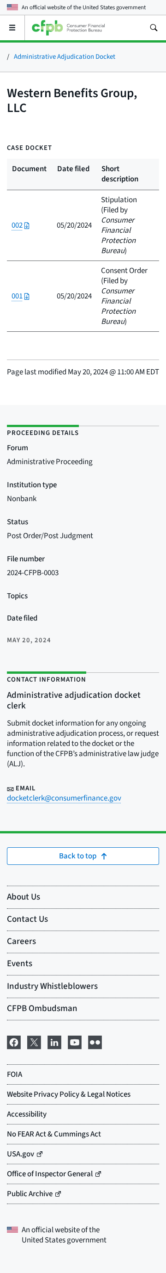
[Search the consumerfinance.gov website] (153, 27)
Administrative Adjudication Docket (64, 56)
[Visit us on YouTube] (75, 1041)
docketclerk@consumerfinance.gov (64, 798)
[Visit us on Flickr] (95, 1041)
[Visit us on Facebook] (14, 1041)
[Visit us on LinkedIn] (54, 1041)
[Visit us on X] (34, 1041)
